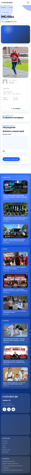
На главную (16, 108)
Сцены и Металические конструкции (12, 465)
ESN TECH (7, 177)
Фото (4, 445)
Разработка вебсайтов (9, 461)
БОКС (5, 249)
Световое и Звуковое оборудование (13, 470)
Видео (4, 447)
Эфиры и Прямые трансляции (10, 463)
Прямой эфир (6, 449)
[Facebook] (4, 409)
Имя (4, 151)
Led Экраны (6, 467)
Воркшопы (5, 452)
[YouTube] (13, 409)
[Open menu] (28, 2)
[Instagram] (9, 409)
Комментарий (7, 134)
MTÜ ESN (11, 82)
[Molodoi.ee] (10, 396)
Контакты (5, 443)
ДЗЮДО (6, 320)
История (5, 441)
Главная (3, 7)
